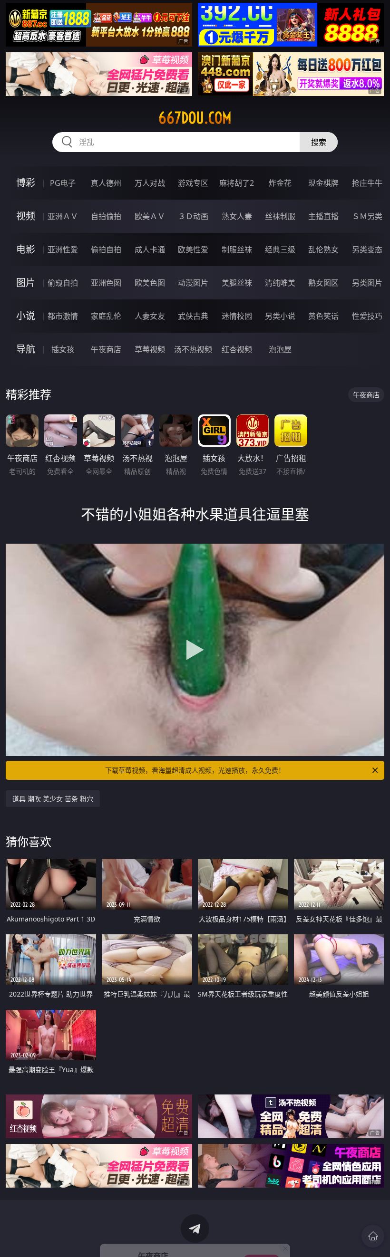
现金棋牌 (323, 183)
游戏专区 (193, 183)
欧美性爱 (193, 249)
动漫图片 (193, 283)
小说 (25, 315)
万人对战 (150, 183)
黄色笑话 (323, 316)
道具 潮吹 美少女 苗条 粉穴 (52, 798)
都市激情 (63, 316)
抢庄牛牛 (367, 183)
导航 (25, 349)
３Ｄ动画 (193, 216)
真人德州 (106, 183)
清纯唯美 (280, 283)
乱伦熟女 (323, 249)
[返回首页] (372, 1236)
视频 (25, 216)
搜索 (318, 142)
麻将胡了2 (236, 183)
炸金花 (280, 183)
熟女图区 (323, 283)
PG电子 (63, 183)
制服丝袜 (237, 249)
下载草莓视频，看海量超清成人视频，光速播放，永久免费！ (195, 770)
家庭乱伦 (106, 316)
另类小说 (280, 316)
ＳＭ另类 (367, 216)
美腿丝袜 (237, 283)
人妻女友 (150, 316)
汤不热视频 (193, 349)
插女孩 (62, 349)
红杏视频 (237, 349)
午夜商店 (106, 349)
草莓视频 (150, 349)
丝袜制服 (280, 216)
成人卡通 (150, 249)
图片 (25, 282)
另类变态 (367, 249)
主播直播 (323, 216)
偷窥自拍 (63, 283)
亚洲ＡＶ (63, 216)
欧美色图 (150, 283)
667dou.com (195, 117)
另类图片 (367, 283)
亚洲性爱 (63, 249)
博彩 (25, 182)
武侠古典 (193, 316)
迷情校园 (237, 316)
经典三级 (280, 249)
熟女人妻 (237, 216)
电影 (25, 249)
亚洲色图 (106, 283)
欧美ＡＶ (150, 216)
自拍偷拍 (106, 216)
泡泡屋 (280, 349)
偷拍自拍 (106, 249)
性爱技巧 (367, 316)
